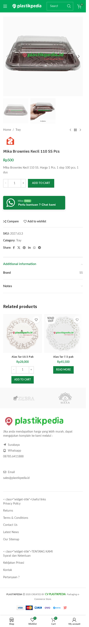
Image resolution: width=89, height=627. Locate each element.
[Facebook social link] (13, 248)
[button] (7, 56)
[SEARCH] (69, 6)
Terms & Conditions (15, 518)
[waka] (65, 398)
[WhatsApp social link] (34, 248)
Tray (18, 129)
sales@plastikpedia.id (16, 478)
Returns (8, 510)
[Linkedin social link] (29, 248)
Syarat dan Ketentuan (17, 555)
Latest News (11, 532)
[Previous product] (70, 130)
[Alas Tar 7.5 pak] (63, 333)
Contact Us (10, 525)
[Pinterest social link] (24, 248)
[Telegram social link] (39, 248)
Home (7, 129)
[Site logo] (26, 6)
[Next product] (80, 130)
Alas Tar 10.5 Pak (23, 356)
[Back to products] (75, 130)
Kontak (7, 570)
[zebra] (23, 398)
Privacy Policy (11, 503)
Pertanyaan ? (11, 577)
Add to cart (41, 183)
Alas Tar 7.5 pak (63, 356)
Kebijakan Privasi (13, 562)
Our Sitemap (11, 539)
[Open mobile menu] (5, 6)
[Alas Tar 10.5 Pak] (22, 333)
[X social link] (19, 248)
